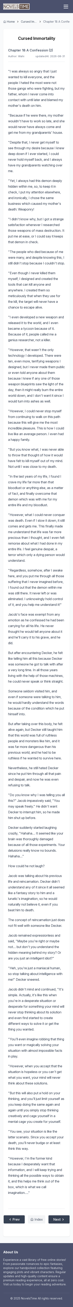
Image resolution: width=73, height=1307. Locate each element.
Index (38, 1219)
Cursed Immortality (29, 21)
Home (11, 21)
